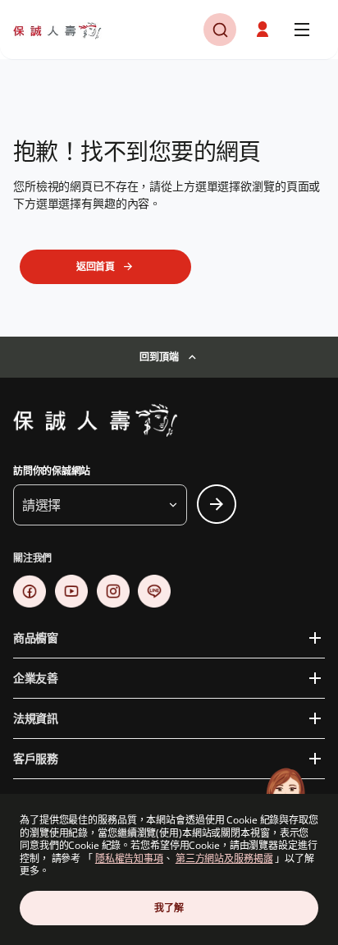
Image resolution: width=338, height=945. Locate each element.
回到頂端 (158, 357)
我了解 (168, 908)
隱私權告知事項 (129, 858)
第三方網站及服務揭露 (224, 858)
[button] (219, 29)
